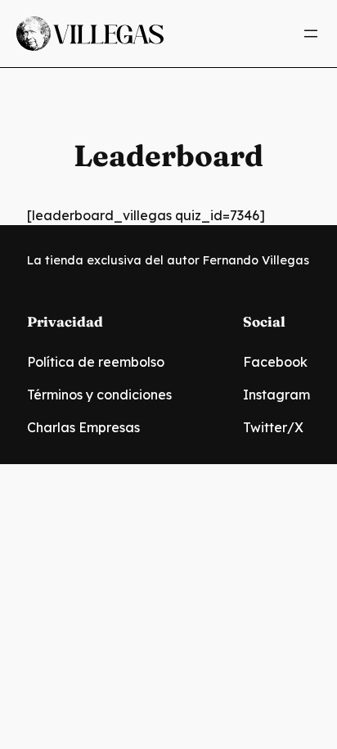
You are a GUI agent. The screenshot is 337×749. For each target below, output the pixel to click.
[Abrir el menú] (311, 33)
